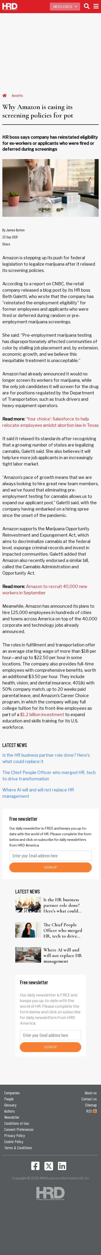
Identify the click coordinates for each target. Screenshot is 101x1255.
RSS (89, 1111)
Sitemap (91, 1104)
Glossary (10, 1104)
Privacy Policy (14, 1135)
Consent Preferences (19, 1129)
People (9, 1098)
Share (6, 244)
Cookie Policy (13, 1141)
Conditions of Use (16, 1123)
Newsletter (11, 1117)
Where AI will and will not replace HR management (62, 955)
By (13, 230)
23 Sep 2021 (10, 237)
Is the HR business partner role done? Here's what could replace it (61, 905)
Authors (9, 1111)
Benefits (17, 95)
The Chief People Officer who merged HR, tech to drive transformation (62, 930)
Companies (12, 1092)
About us (91, 1092)
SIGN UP (50, 867)
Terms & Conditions (18, 1147)
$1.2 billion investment (42, 714)
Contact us (89, 1098)
